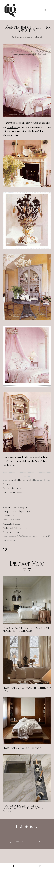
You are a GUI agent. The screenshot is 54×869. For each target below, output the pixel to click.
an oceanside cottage (13, 492)
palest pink (12, 126)
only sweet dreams (12, 532)
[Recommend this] (5, 549)
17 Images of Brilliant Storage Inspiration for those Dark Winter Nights (23, 808)
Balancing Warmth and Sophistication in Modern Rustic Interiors (26, 629)
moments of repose (12, 523)
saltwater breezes (11, 484)
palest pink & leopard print (15, 528)
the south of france (12, 519)
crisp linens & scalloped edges (17, 511)
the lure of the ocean (12, 488)
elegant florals (10, 515)
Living (27, 37)
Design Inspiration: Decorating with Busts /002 (27, 689)
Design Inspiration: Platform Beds (22, 748)
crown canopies (33, 122)
